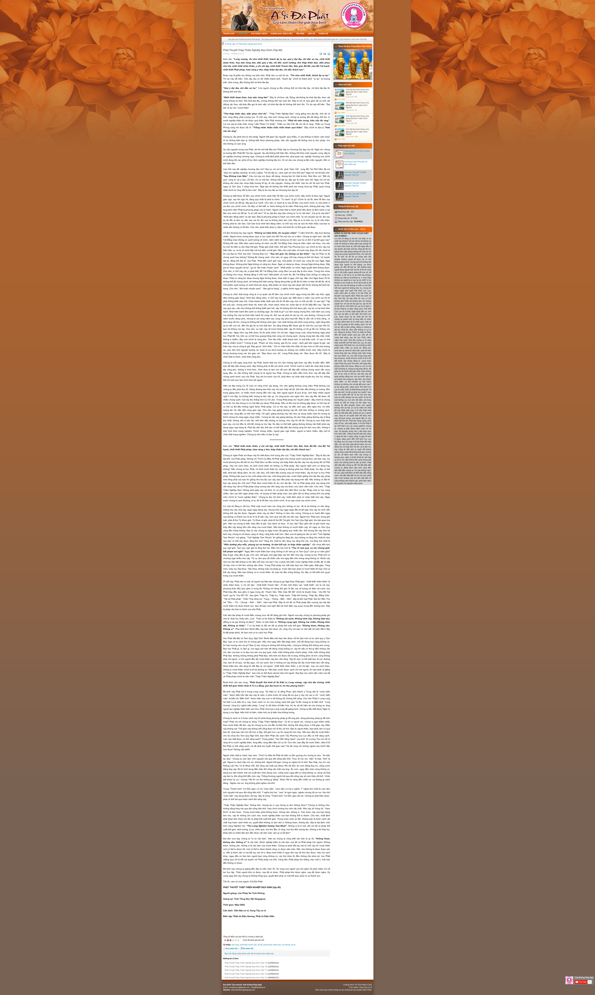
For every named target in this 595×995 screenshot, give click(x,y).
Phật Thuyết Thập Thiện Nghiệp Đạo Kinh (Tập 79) (246, 963)
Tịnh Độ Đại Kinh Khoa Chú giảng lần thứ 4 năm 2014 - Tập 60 (357, 131)
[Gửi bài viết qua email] (321, 54)
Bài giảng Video (259, 34)
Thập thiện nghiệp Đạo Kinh (250, 44)
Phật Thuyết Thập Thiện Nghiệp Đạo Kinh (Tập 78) (246, 967)
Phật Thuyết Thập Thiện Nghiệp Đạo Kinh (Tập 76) (246, 974)
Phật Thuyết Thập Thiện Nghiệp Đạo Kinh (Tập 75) (246, 978)
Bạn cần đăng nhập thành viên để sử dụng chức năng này (249, 954)
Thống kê (323, 34)
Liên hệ (311, 34)
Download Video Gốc (282, 34)
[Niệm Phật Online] (352, 79)
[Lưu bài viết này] (329, 54)
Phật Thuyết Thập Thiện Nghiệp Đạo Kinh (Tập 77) (246, 970)
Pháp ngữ (243, 34)
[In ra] (325, 54)
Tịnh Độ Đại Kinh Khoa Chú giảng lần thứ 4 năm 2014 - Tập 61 (357, 118)
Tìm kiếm (300, 34)
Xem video (341, 99)
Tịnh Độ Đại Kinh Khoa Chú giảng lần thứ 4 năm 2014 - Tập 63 (357, 92)
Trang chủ (228, 34)
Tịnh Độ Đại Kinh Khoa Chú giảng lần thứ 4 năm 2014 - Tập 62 (357, 105)
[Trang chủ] (223, 44)
